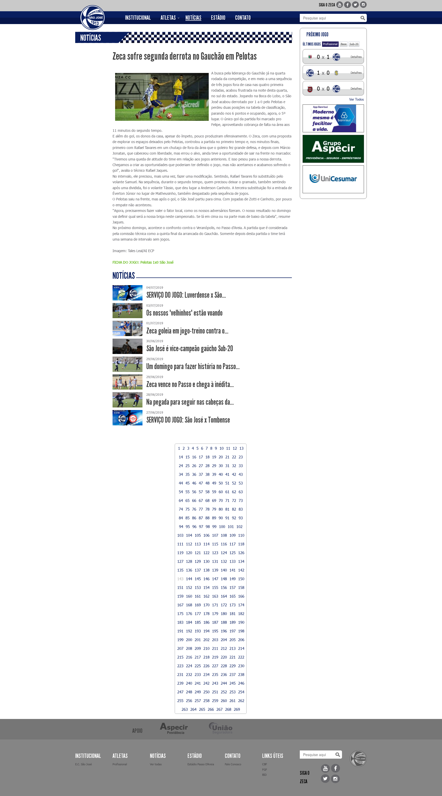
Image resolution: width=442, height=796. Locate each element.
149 (232, 578)
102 (239, 526)
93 (241, 517)
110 (241, 535)
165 (232, 596)
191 (180, 631)
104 (189, 535)
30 (221, 465)
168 (189, 605)
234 (206, 674)
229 (232, 665)
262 (241, 700)
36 (194, 474)
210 (206, 648)
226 (206, 665)
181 (232, 613)
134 (241, 561)
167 (180, 605)
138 (206, 570)
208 (189, 648)
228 (224, 665)
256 (189, 700)
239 (180, 683)
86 (194, 517)
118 (241, 544)
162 (206, 596)
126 (241, 552)
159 (180, 596)
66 (194, 500)
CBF (264, 764)
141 (232, 570)
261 (232, 700)
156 (224, 587)
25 (187, 465)
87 (201, 517)
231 (180, 674)
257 (198, 700)
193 (198, 631)
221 (232, 657)
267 (219, 709)
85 (187, 517)
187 (215, 622)
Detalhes (356, 56)
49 (214, 483)
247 (180, 692)
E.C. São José (83, 764)
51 (227, 483)
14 (181, 457)
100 (222, 526)
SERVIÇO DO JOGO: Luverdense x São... (186, 295)
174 (241, 605)
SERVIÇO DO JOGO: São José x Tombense (188, 420)
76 (194, 509)
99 (214, 526)
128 (189, 561)
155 (215, 587)
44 (181, 483)
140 (224, 570)
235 (215, 674)
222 (241, 657)
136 (189, 570)
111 (180, 544)
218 (206, 657)
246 (241, 683)
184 (189, 622)
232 (189, 674)
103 (180, 535)
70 (221, 500)
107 (215, 535)
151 (180, 587)
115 (215, 544)
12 (235, 448)
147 (215, 578)
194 (206, 631)
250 (206, 692)
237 (232, 674)
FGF (264, 769)
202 (206, 639)
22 (234, 457)
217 (198, 657)
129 (198, 561)
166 (241, 596)
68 (207, 500)
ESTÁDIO (218, 17)
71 (227, 500)
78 (207, 509)
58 (207, 491)
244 (224, 683)
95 (188, 526)
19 (214, 457)
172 (224, 605)
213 (232, 648)
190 (241, 622)
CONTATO (243, 17)
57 (201, 491)
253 (232, 692)
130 (206, 561)
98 (208, 526)
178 (206, 613)
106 (206, 535)
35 (187, 474)
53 (241, 483)
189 (232, 622)
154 (206, 587)
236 (224, 674)
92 (234, 517)
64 (181, 500)
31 (227, 465)
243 (215, 683)
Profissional (330, 44)
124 (224, 552)
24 (181, 465)
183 (180, 622)
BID (264, 774)
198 (241, 631)
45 (187, 483)
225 (198, 665)
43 (241, 474)
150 (241, 578)
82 (234, 509)
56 (194, 491)
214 (241, 648)
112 (189, 544)
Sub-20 (354, 44)
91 (227, 517)
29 (214, 465)
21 (227, 457)
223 (180, 665)
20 (221, 457)
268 (228, 709)
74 (181, 509)
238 (241, 674)
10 (221, 448)
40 (221, 474)
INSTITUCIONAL (138, 17)
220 (224, 657)
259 (215, 700)
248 (189, 692)
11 (228, 448)
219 (215, 657)
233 (198, 674)
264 (193, 709)
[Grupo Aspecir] (333, 149)
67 (201, 500)
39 (214, 474)
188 (224, 622)
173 (232, 605)
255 (180, 700)
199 (180, 639)
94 (181, 526)
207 (180, 648)
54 (181, 491)
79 (214, 509)
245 (232, 683)
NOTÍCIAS (193, 17)
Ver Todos (356, 99)
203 (215, 639)
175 (180, 613)
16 (194, 457)
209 (198, 648)
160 (189, 596)
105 (198, 535)
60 (221, 491)
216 (189, 657)
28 (207, 465)
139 (215, 570)
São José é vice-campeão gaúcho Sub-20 (189, 348)
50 (221, 483)
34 (181, 474)
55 (187, 491)
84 (181, 517)
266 (211, 709)
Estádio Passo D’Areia (200, 764)
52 (234, 483)
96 (194, 526)
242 (206, 683)
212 (224, 648)
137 (198, 570)
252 (224, 692)
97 (201, 526)
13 (241, 448)
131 (215, 561)
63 (241, 491)
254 (241, 692)
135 (180, 570)
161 (198, 596)
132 (224, 561)
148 (224, 578)
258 (206, 700)
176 (189, 613)
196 (224, 631)
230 (241, 665)
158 (241, 587)
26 (194, 465)
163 (215, 596)
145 (198, 578)
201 (198, 639)
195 (215, 631)
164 (224, 596)
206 (241, 639)
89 (214, 517)
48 (207, 483)
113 (198, 544)
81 (227, 509)
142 (241, 570)
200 (189, 639)
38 (207, 474)
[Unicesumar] (333, 179)
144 (189, 578)
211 (215, 648)
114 (206, 544)
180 (224, 613)
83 (241, 509)
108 (224, 535)
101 (231, 526)
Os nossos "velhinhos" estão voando (184, 313)
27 (201, 465)
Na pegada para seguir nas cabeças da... (190, 402)
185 (198, 622)
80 (221, 509)
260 (224, 700)
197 (232, 631)
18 (207, 457)
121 (198, 552)
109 (232, 535)
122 (206, 552)
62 (234, 491)
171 (215, 605)
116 (224, 544)
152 (189, 587)
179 (215, 613)
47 (201, 483)
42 (234, 474)
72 (234, 500)
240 (189, 683)
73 (241, 500)
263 (185, 709)
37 (201, 474)
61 (227, 491)
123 (215, 552)
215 (180, 657)
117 (232, 544)
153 (198, 587)
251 (215, 692)
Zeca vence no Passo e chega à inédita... (190, 384)
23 (241, 457)
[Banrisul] (333, 118)
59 (214, 491)
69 (214, 500)
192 (189, 631)
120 (189, 552)
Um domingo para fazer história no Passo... (193, 366)
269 (237, 709)
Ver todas (156, 764)
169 (198, 605)
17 (201, 457)
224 (189, 665)
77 (201, 509)
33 (241, 465)
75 (187, 509)
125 (232, 552)
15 (187, 457)
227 (215, 665)
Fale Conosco (233, 764)
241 (198, 683)
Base (344, 44)
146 (206, 578)
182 (241, 613)
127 (180, 561)
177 (198, 613)
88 (207, 517)
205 (232, 639)
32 (234, 465)
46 (194, 483)
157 (232, 587)
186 (206, 622)
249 (198, 692)
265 (202, 709)
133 (232, 561)
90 (221, 517)
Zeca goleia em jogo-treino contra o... (187, 331)
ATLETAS (168, 17)
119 (180, 552)
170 (206, 605)
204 (224, 639)
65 (187, 500)
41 (227, 474)
